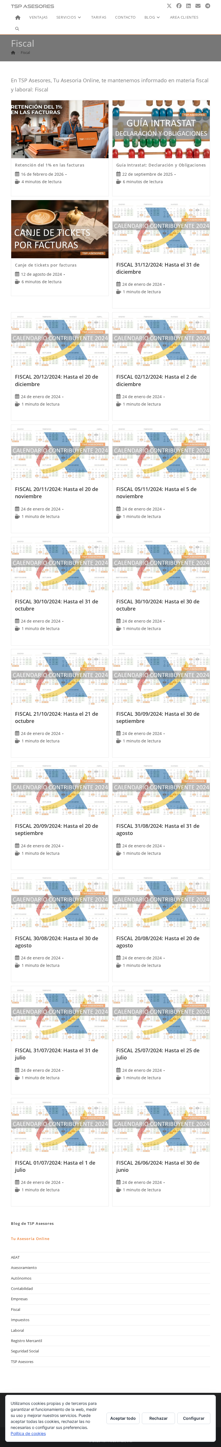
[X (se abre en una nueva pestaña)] (169, 6)
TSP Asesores (22, 1361)
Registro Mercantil (26, 1340)
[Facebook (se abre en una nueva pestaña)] (179, 6)
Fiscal (25, 52)
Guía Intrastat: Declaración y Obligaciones (161, 165)
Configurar (194, 1418)
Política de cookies (28, 1433)
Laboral (17, 1330)
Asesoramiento (24, 1267)
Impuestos (20, 1319)
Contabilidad (22, 1288)
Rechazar (158, 1418)
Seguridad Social (25, 1351)
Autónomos (21, 1278)
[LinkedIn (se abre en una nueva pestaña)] (188, 6)
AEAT (15, 1257)
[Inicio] (13, 52)
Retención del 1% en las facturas (49, 165)
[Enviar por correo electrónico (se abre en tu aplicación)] (198, 6)
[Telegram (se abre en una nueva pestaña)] (207, 6)
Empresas (19, 1298)
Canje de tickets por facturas (46, 265)
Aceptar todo (123, 1418)
